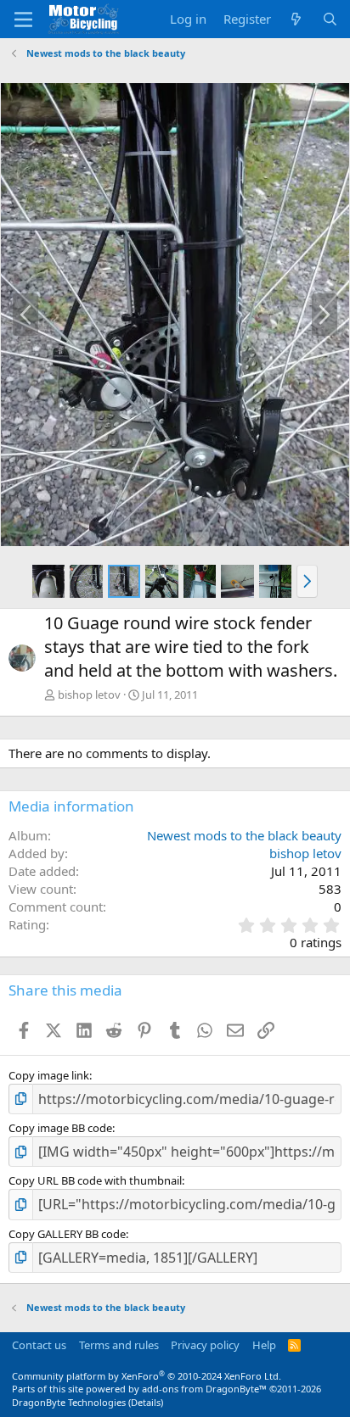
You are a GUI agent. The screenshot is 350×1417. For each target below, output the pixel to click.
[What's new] (296, 19)
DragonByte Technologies (69, 1402)
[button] (307, 581)
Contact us (39, 1345)
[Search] (330, 19)
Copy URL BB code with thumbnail (95, 1180)
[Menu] (23, 19)
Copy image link (48, 1075)
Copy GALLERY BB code (67, 1233)
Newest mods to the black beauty (244, 835)
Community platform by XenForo (146, 1376)
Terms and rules (119, 1345)
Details (146, 1402)
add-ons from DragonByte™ (204, 1388)
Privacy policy (205, 1345)
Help (264, 1345)
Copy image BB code (60, 1127)
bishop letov (89, 694)
